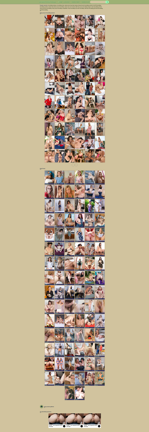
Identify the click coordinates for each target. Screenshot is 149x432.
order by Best (75, 2)
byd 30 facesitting (97, 5)
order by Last (85, 2)
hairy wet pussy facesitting (46, 8)
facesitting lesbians (52, 5)
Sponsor (67, 2)
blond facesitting (99, 8)
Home (60, 2)
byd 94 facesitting (44, 9)
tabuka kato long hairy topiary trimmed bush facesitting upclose (79, 5)
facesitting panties (44, 6)
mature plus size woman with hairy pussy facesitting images (78, 6)
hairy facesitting (71, 8)
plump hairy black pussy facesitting (56, 6)
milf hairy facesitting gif (90, 8)
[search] (107, 2)
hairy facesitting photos (96, 6)
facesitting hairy (60, 5)
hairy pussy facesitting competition (60, 8)
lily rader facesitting (80, 8)
